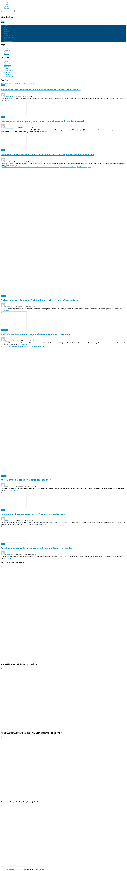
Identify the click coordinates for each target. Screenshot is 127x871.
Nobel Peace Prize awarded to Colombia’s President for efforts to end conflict (41, 89)
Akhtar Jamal (9, 96)
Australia (7, 28)
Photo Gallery (8, 41)
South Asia (7, 29)
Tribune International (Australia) (16, 869)
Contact (6, 8)
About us (7, 4)
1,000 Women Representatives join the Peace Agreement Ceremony (35, 334)
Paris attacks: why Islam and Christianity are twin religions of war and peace (40, 300)
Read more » (8, 100)
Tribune (7, 161)
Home (6, 2)
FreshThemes (39, 869)
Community (8, 39)
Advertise (7, 6)
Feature (3, 296)
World (6, 33)
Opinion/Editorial (9, 35)
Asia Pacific (7, 31)
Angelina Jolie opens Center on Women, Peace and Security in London (36, 548)
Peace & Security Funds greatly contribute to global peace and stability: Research (43, 121)
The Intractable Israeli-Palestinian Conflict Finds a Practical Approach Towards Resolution (47, 154)
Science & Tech (9, 37)
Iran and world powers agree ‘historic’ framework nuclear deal (33, 513)
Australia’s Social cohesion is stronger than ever (26, 479)
